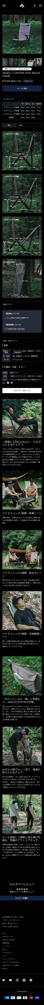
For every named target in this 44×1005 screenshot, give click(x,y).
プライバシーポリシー (11, 920)
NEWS (4, 969)
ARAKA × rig (7, 936)
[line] (24, 980)
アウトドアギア (8, 959)
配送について (7, 304)
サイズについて (8, 99)
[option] (22, 34)
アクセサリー (7, 953)
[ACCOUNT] (34, 5)
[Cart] (40, 5)
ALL (4, 933)
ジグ (4, 956)
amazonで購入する (22, 390)
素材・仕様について (10, 341)
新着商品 (5, 943)
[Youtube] (10, 980)
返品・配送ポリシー (10, 923)
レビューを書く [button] (22, 898)
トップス (5, 946)
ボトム (5, 949)
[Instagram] (17, 980)
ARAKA (24, 991)
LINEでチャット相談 (10, 965)
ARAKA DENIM (8, 940)
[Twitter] (3, 980)
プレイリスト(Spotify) (10, 962)
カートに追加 (22, 88)
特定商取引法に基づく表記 (12, 917)
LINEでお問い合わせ (10, 927)
